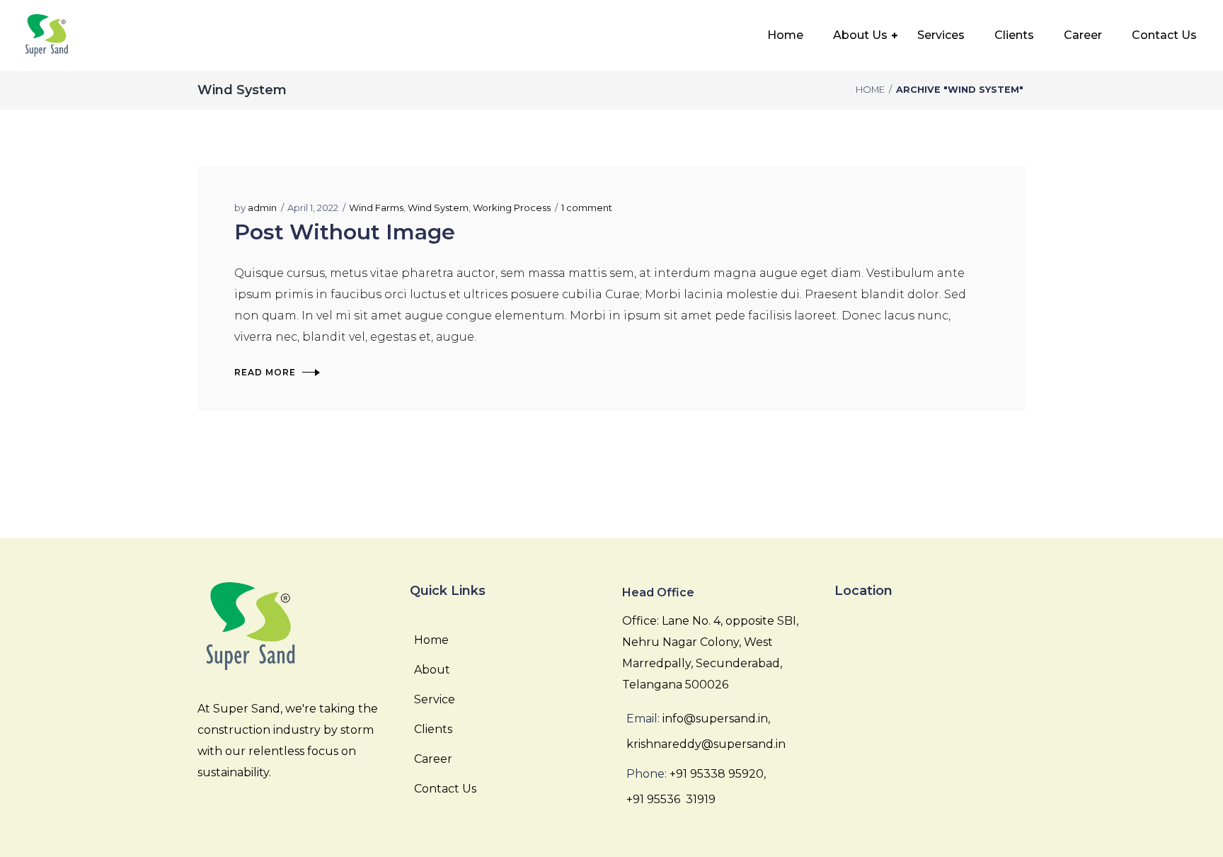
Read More (265, 372)
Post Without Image (344, 232)
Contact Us (445, 788)
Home (870, 89)
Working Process (512, 207)
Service (434, 699)
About (432, 669)
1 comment (586, 207)
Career (433, 759)
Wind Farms (376, 207)
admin (262, 207)
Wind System (438, 207)
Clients (433, 729)
